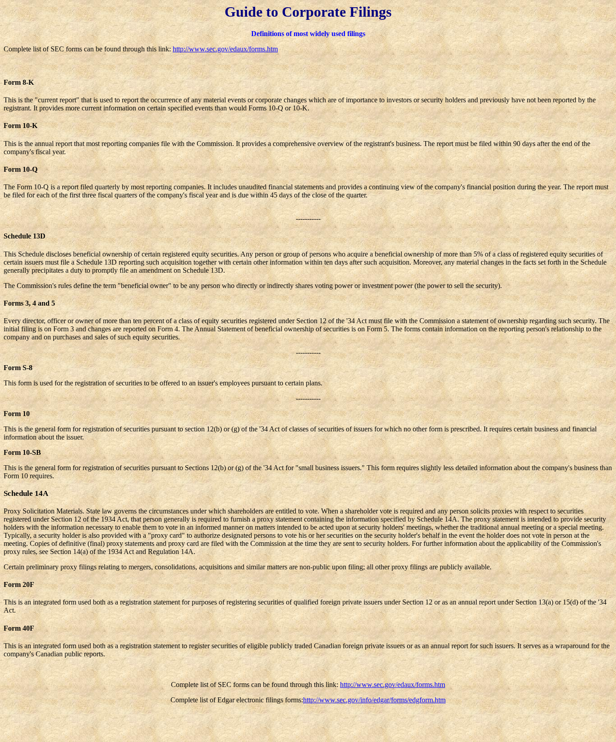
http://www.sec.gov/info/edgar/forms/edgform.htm (374, 700)
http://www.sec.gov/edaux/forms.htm (225, 49)
